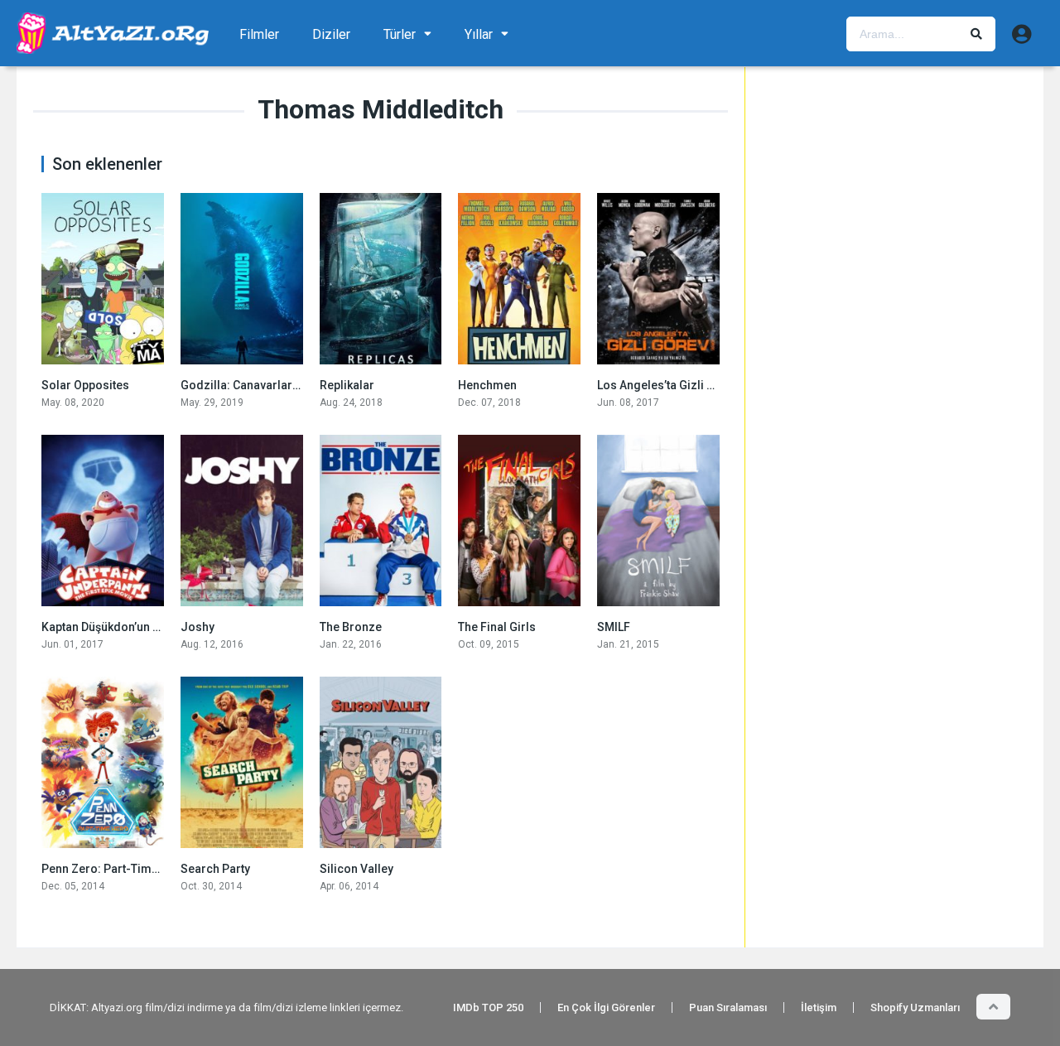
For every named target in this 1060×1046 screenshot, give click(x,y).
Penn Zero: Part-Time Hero (114, 868)
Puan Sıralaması (728, 1007)
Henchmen (487, 385)
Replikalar (347, 385)
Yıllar (479, 34)
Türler (399, 34)
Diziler (331, 34)
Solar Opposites (85, 385)
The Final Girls (497, 627)
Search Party (215, 868)
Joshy (197, 627)
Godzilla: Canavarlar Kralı (250, 385)
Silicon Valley (356, 868)
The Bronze (351, 627)
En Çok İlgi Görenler (606, 1007)
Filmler (259, 34)
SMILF (613, 627)
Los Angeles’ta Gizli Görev (668, 385)
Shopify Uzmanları (915, 1007)
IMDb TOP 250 (488, 1007)
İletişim (818, 1007)
